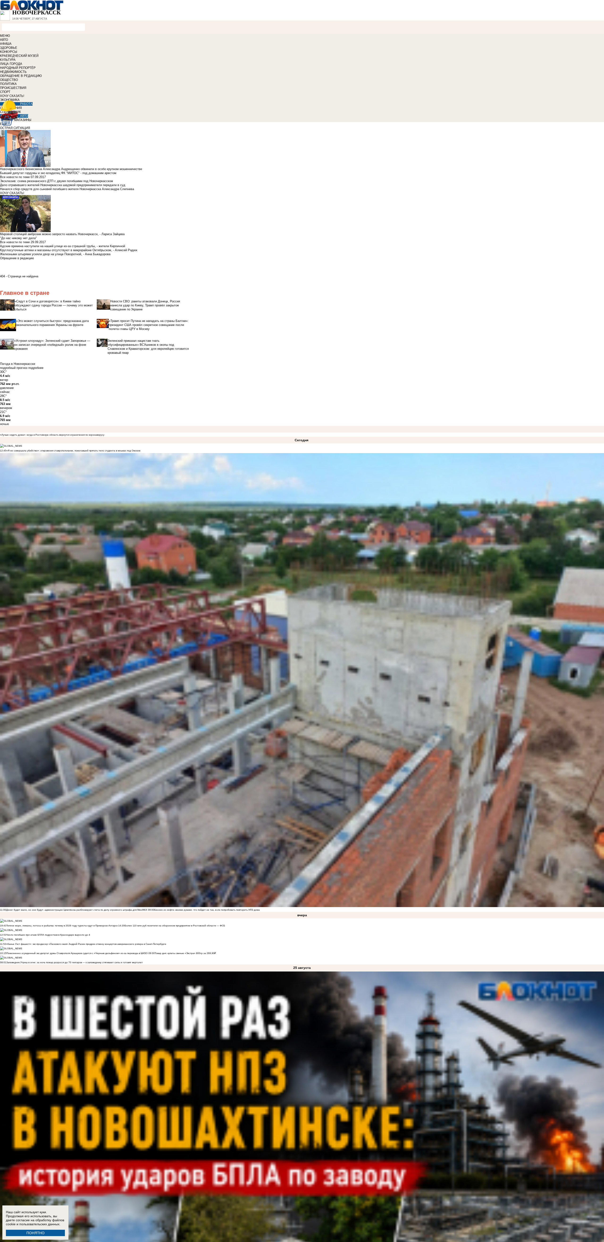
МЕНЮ (5, 36)
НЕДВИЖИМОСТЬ (13, 72)
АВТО (4, 40)
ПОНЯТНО (35, 1233)
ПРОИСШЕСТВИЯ (13, 88)
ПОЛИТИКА (8, 84)
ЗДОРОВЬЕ (8, 48)
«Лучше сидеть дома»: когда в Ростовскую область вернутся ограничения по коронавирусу (52, 434)
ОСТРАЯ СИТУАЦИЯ (15, 128)
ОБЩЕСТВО (9, 80)
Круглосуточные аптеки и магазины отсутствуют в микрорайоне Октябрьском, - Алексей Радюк (68, 250)
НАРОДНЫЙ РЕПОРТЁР (18, 68)
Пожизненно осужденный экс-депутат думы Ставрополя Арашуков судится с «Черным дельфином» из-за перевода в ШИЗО (77, 953)
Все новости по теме (15, 177)
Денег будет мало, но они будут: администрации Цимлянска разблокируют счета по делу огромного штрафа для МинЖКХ (76, 910)
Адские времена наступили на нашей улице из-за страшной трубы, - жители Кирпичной (62, 246)
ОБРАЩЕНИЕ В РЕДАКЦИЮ (21, 76)
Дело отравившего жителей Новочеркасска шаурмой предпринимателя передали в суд (62, 185)
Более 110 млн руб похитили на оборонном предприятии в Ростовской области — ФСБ (175, 925)
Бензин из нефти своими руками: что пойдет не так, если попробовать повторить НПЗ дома (207, 910)
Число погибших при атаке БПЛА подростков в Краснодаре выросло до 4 (48, 935)
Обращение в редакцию (17, 258)
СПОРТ (5, 92)
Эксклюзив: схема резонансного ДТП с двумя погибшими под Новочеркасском (56, 181)
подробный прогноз (13, 368)
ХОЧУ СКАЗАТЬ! (12, 96)
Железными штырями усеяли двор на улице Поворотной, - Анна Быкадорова (55, 254)
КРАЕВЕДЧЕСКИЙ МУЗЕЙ (19, 56)
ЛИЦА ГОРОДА (11, 64)
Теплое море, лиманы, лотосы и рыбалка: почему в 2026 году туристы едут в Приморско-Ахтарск (61, 925)
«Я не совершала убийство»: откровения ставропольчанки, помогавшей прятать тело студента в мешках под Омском (73, 450)
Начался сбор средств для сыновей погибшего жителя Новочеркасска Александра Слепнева (67, 189)
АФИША (6, 44)
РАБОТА (26, 104)
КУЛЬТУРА (8, 60)
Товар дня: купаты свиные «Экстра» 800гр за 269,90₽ (185, 953)
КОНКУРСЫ (8, 52)
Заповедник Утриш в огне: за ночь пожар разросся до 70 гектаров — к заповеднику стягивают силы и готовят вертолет (74, 962)
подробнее (35, 368)
